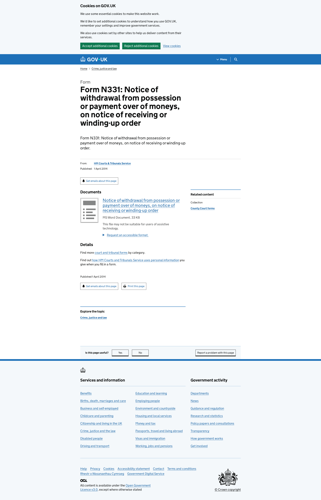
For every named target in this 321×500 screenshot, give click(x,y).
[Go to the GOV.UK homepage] (93, 59)
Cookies (108, 469)
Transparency (200, 431)
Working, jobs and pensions (154, 446)
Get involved (199, 446)
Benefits (86, 393)
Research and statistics (207, 416)
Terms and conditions (181, 469)
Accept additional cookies (100, 46)
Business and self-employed (99, 408)
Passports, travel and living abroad (159, 431)
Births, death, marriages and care (103, 401)
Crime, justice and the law (98, 431)
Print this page (136, 286)
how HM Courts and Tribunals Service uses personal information (135, 260)
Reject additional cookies (141, 46)
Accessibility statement (134, 469)
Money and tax (145, 423)
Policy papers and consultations (212, 423)
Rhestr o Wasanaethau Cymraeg (102, 474)
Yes (123, 352)
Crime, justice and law (104, 68)
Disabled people (91, 438)
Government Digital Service (145, 474)
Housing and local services (153, 416)
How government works (207, 438)
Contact (158, 469)
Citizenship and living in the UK (101, 423)
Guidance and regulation (207, 408)
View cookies (172, 45)
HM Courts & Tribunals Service (112, 163)
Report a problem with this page (215, 352)
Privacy (95, 469)
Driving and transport (94, 446)
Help (83, 469)
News (195, 401)
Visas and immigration (150, 438)
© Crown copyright (228, 489)
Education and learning (151, 393)
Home (83, 68)
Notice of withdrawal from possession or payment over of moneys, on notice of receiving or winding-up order (141, 205)
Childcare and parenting (96, 416)
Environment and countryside (155, 408)
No (144, 352)
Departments (200, 393)
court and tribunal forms (111, 253)
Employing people (147, 401)
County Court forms (203, 208)
